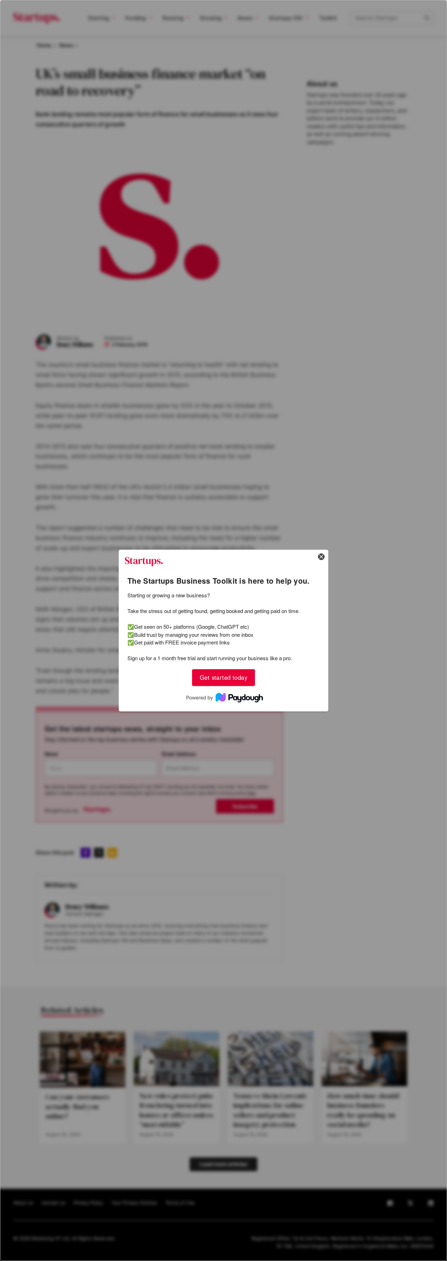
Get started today (223, 677)
